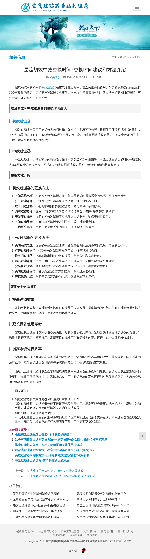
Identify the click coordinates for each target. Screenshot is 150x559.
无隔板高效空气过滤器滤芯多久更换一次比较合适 (41, 499)
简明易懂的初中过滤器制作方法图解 (36, 493)
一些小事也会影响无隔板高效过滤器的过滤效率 (41, 517)
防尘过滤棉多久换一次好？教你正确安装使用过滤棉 (48, 445)
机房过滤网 (59, 534)
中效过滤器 (48, 87)
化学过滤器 (89, 531)
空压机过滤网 (125, 531)
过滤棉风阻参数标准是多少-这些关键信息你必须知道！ (62, 476)
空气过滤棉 (107, 531)
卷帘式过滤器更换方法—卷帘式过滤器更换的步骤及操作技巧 (54, 450)
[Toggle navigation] (137, 7)
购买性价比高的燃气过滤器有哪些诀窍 (38, 511)
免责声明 (92, 534)
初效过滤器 (21, 121)
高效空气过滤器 (70, 531)
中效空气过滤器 (48, 531)
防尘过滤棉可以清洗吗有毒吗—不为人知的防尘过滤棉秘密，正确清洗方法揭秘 (105, 505)
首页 (114, 57)
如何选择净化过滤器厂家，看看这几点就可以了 (105, 511)
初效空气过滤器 (25, 531)
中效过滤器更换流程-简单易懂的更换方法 (42, 460)
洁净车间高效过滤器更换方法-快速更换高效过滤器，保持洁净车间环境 (61, 439)
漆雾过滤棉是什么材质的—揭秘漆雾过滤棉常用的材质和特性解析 (41, 505)
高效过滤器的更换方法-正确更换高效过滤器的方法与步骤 (52, 455)
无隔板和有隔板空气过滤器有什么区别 (101, 493)
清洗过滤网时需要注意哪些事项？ (99, 499)
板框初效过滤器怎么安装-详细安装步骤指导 (43, 434)
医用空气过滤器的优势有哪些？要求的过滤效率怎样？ (105, 517)
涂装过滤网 (76, 534)
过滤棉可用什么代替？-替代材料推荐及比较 (55, 470)
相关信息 (55, 77)
